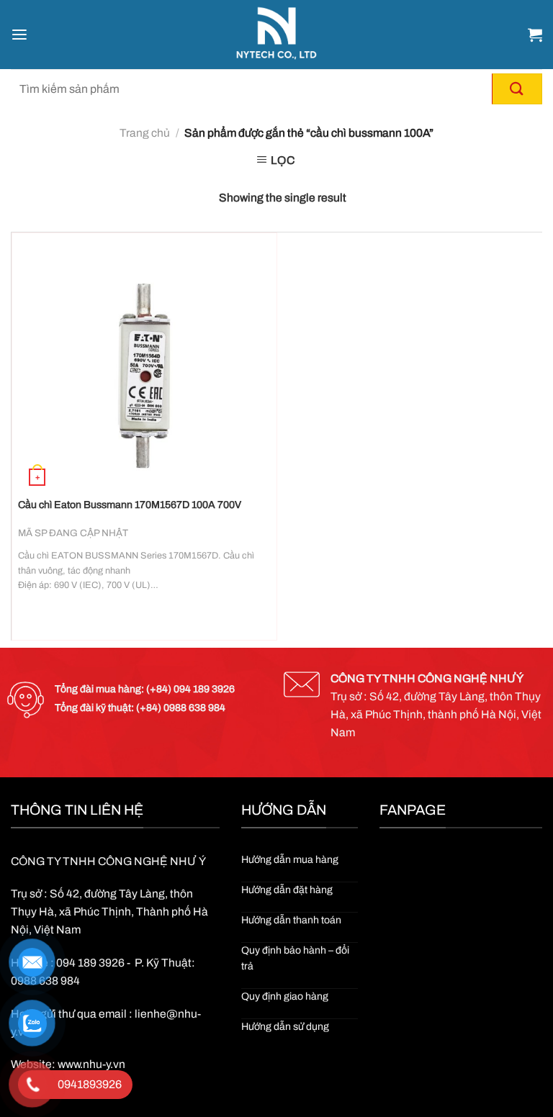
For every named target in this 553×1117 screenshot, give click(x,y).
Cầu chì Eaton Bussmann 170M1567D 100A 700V (129, 504)
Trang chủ (145, 133)
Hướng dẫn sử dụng (285, 1026)
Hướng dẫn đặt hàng (287, 890)
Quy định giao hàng (284, 996)
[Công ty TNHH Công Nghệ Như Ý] (277, 34)
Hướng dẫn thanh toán (291, 920)
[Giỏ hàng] (535, 34)
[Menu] (19, 35)
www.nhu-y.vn (91, 1064)
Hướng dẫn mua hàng (289, 859)
